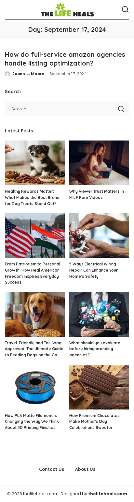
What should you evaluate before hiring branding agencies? (94, 348)
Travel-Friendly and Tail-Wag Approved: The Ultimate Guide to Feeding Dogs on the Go (34, 348)
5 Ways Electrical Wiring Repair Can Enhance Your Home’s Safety (93, 270)
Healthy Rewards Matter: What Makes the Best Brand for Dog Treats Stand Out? (32, 197)
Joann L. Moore (29, 73)
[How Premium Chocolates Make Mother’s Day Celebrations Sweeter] (99, 387)
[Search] (125, 9)
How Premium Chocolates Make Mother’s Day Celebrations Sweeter (94, 421)
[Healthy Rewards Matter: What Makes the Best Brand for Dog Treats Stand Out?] (35, 163)
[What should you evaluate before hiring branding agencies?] (99, 314)
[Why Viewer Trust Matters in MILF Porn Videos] (99, 163)
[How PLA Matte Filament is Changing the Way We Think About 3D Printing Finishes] (35, 387)
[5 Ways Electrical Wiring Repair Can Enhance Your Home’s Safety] (99, 235)
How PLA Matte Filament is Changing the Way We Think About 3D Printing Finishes (32, 421)
